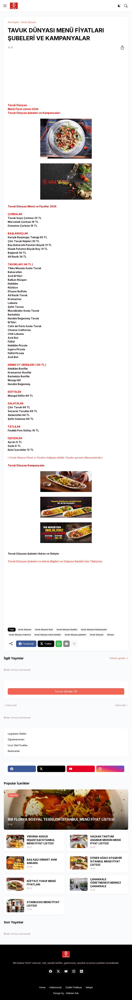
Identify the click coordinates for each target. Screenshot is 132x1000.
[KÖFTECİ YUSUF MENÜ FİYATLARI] (15, 884)
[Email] (66, 644)
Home (42, 987)
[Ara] (126, 6)
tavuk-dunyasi (96, 634)
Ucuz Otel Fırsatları (18, 745)
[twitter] (51, 769)
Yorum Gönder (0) (66, 691)
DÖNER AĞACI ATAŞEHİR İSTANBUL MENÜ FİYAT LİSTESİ (106, 861)
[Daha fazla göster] (74, 644)
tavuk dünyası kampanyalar (94, 629)
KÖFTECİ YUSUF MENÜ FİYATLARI (41, 882)
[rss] (81, 971)
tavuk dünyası (28, 22)
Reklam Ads (72, 993)
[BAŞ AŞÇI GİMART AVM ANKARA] (15, 862)
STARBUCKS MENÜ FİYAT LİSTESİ (43, 904)
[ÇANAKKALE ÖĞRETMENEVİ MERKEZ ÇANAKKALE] (79, 884)
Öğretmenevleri (16, 739)
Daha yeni (11, 705)
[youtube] (81, 769)
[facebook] (22, 769)
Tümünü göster (117, 658)
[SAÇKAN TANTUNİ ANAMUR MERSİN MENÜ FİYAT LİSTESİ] (79, 841)
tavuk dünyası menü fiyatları (48, 634)
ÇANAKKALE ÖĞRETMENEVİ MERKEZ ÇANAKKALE (105, 883)
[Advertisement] (66, 76)
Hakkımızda (55, 987)
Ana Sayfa (13, 22)
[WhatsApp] (59, 644)
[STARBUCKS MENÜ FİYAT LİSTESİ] (15, 905)
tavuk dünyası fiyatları (67, 629)
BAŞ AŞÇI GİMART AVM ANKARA (42, 861)
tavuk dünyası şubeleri (75, 634)
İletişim (89, 987)
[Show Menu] (5, 6)
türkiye (110, 634)
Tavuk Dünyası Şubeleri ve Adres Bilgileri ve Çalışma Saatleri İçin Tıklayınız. (55, 561)
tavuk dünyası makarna (20, 634)
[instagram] (110, 769)
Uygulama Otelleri (17, 733)
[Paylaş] (121, 47)
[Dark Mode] (119, 6)
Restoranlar (14, 751)
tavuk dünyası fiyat (44, 629)
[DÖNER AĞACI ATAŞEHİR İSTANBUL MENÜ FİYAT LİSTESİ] (79, 862)
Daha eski (120, 705)
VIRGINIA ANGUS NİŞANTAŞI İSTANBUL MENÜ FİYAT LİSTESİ (41, 840)
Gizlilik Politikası (74, 987)
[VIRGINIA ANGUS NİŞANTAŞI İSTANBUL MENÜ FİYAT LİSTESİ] (15, 841)
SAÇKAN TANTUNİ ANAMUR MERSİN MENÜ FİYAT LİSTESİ (105, 840)
